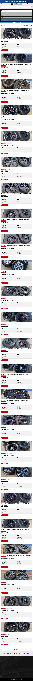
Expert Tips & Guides (23, 675)
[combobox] (16, 7)
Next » (18, 649)
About (22, 672)
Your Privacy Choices (22, 668)
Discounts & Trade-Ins (23, 665)
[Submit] (32, 7)
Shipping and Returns (29, 670)
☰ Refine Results (16, 22)
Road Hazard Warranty (29, 672)
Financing (22, 666)
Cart (21, 663)
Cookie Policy (29, 676)
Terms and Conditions (29, 674)
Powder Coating (29, 664)
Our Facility (22, 673)
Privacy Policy (29, 675)
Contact (22, 676)
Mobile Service (30, 665)
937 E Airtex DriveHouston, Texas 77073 (9, 666)
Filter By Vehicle (16, 19)
